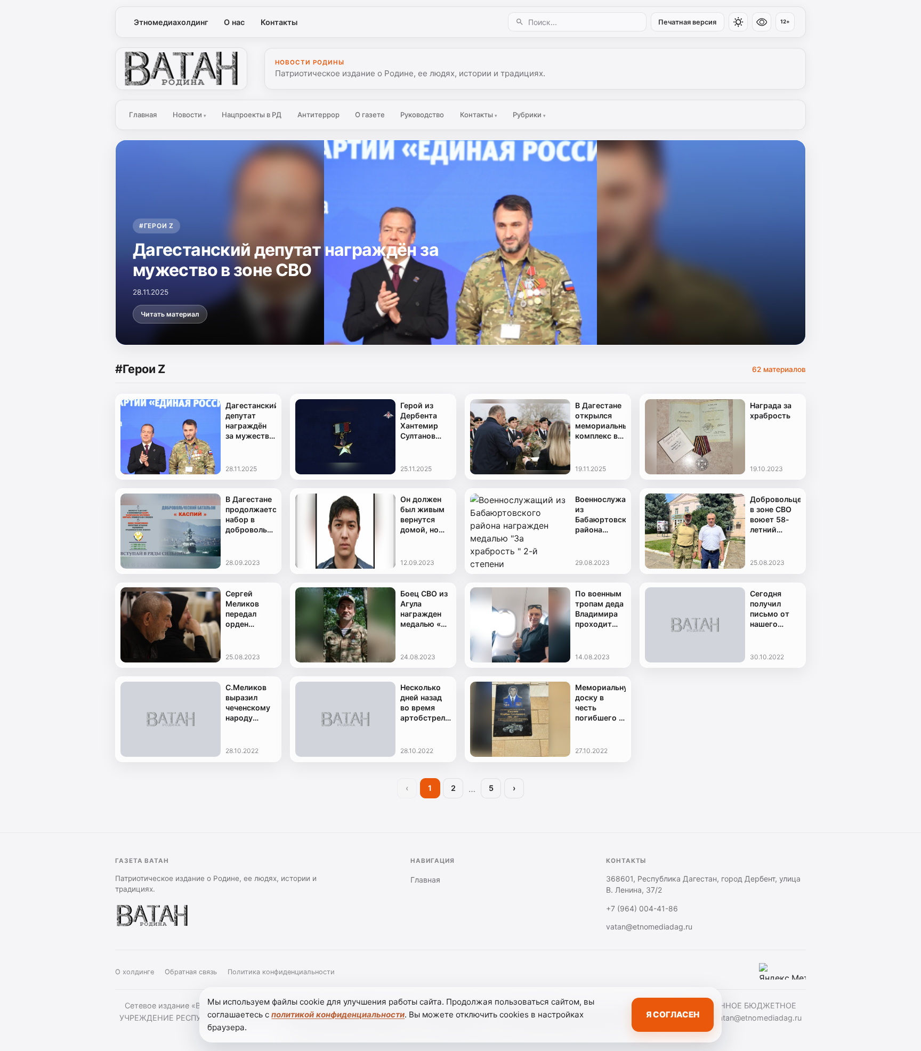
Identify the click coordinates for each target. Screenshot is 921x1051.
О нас (234, 22)
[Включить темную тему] (738, 21)
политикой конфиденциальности (338, 1014)
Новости (189, 114)
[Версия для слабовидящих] (761, 21)
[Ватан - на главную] (181, 68)
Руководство (422, 114)
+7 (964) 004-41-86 (642, 908)
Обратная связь (191, 972)
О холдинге (134, 972)
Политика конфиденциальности (281, 972)
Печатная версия (687, 22)
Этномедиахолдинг (171, 22)
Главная (143, 114)
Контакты (279, 22)
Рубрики (529, 114)
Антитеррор (318, 114)
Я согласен (672, 1014)
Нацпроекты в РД (251, 114)
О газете (370, 114)
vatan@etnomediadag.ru (649, 926)
